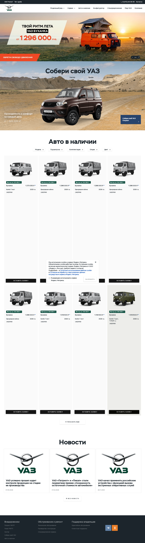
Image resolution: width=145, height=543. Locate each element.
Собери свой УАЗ (10, 535)
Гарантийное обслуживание (81, 525)
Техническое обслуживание (47, 525)
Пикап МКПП (8, 529)
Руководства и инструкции (46, 529)
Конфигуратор (98, 8)
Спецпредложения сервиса (47, 532)
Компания (138, 8)
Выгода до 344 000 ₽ (48, 182)
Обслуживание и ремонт (50, 521)
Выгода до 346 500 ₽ (48, 311)
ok (115, 528)
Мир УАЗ (128, 8)
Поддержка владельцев (83, 521)
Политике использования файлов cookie (76, 270)
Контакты (139, 2)
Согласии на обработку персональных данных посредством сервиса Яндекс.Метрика (67, 273)
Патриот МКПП (9, 525)
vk (108, 528)
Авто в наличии (84, 8)
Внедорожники (11, 521)
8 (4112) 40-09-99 (129, 2)
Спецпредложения (114, 8)
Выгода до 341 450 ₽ (13, 182)
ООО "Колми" (8, 2)
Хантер (6, 532)
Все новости (73, 498)
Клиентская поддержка (79, 529)
